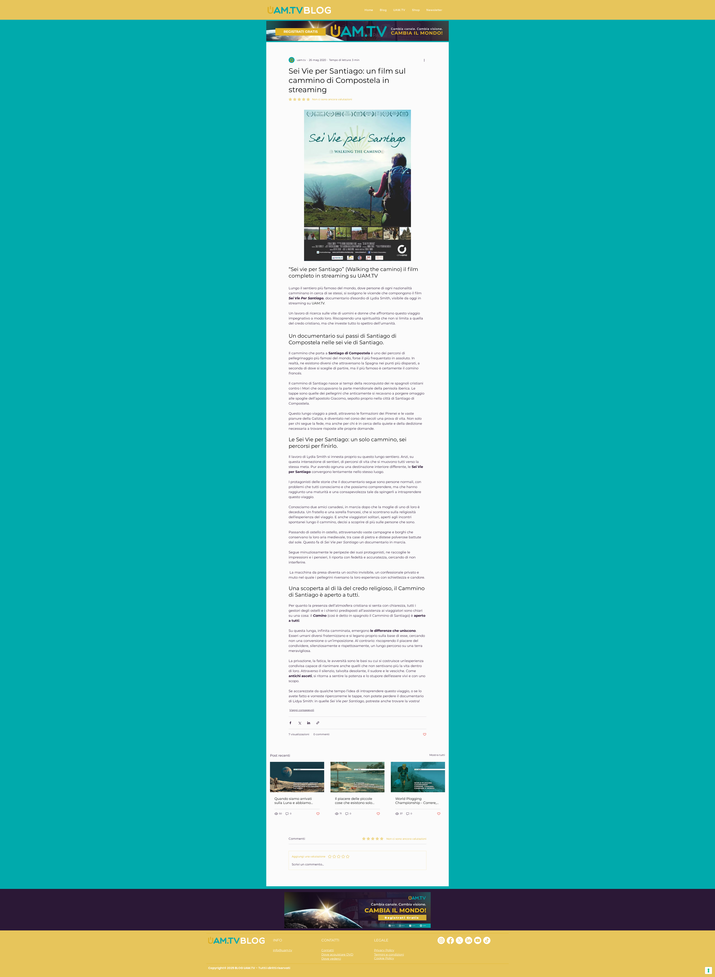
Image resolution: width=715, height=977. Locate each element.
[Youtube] (477, 940)
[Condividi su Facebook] (290, 723)
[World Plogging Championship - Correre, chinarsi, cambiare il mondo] (418, 777)
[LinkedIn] (468, 940)
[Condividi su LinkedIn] (308, 723)
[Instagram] (441, 940)
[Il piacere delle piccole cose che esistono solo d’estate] (358, 777)
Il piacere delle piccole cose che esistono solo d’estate (353, 801)
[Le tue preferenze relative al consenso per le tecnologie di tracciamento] (708, 970)
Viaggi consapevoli (301, 710)
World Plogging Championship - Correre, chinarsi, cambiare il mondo (415, 801)
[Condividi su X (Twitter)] (299, 723)
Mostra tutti (437, 755)
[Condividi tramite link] (318, 723)
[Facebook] (450, 940)
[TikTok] (486, 940)
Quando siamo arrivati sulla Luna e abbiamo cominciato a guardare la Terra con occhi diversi (295, 801)
